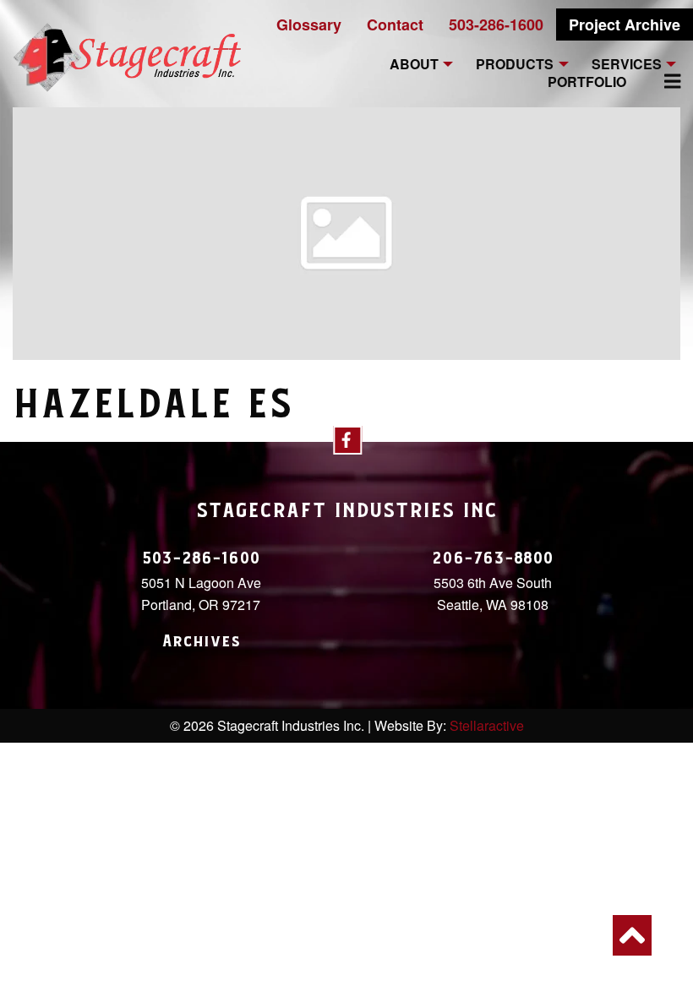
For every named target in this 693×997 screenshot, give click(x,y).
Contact (395, 24)
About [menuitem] (414, 65)
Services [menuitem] (627, 65)
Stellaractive (487, 725)
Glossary (308, 24)
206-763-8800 (493, 558)
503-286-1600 (496, 24)
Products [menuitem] (515, 65)
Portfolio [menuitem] (587, 82)
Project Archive (624, 24)
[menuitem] (662, 81)
